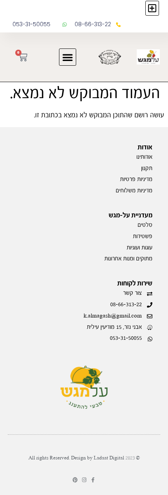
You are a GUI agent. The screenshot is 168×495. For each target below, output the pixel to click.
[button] (152, 8)
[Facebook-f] (93, 479)
